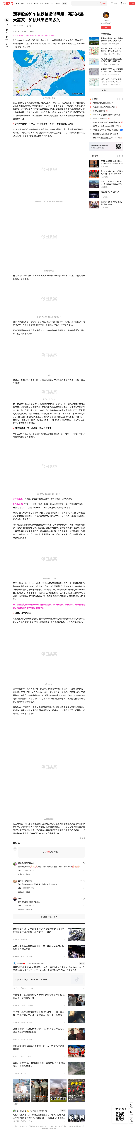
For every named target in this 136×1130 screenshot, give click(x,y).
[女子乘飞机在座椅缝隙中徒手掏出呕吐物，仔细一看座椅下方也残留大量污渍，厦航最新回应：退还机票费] (76, 1017)
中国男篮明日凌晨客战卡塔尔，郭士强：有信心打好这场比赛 (38, 1048)
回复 (19, 870)
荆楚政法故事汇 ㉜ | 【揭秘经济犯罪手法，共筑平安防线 (112, 162)
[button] (17, 3)
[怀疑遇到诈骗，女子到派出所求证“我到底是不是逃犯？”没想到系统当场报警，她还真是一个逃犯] (76, 934)
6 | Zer (47, 1126)
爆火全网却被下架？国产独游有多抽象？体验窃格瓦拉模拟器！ (112, 172)
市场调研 (45, 1129)
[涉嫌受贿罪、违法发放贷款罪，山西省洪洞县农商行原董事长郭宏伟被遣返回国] (76, 1034)
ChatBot (70, 1126)
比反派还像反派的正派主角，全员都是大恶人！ (112, 203)
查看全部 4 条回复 (24, 874)
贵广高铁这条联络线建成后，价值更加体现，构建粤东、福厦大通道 (112, 60)
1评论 (23, 1022)
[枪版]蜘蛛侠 (78, 1126)
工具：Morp (40, 1126)
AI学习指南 (24, 1126)
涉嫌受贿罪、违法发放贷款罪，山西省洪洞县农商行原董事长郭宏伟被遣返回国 (38, 1031)
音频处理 (32, 1126)
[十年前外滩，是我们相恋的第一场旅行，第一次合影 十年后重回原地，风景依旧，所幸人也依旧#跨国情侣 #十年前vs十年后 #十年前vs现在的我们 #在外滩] (21, 1090)
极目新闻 (16, 957)
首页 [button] (131, 1107)
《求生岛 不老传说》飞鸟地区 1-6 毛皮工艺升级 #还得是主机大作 (111, 182)
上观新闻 (16, 1074)
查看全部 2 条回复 (24, 892)
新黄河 (15, 1056)
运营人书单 (52, 1129)
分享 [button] (6, 46)
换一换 (120, 99)
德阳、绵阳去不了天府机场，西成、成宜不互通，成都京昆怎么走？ (112, 80)
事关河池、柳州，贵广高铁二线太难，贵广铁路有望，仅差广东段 (112, 49)
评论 (24, 1121)
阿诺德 (28, 26)
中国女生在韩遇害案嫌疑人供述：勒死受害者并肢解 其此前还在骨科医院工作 (39, 996)
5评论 (23, 957)
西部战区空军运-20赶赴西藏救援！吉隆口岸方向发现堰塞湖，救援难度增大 (39, 1065)
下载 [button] (131, 1120)
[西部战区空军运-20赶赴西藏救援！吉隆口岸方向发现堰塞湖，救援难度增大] (76, 1068)
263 (24, 988)
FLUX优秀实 (62, 1126)
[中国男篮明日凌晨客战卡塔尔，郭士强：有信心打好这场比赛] (76, 1051)
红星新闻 (16, 1005)
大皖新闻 (16, 1022)
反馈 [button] (131, 1114)
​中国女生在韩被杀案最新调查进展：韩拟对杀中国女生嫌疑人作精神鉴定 (38, 948)
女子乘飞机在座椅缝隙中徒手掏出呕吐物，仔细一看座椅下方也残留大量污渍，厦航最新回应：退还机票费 (38, 1013)
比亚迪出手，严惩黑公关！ (111, 192)
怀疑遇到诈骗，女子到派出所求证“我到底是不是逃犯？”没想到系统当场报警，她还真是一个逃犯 (39, 931)
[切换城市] (31, 3)
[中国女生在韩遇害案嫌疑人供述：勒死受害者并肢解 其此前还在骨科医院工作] (76, 1000)
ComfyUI (54, 1126)
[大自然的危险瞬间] (58, 1090)
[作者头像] (106, 15)
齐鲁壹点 (16, 940)
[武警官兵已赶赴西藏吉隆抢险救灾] (76, 1090)
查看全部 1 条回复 (24, 909)
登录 (132, 3)
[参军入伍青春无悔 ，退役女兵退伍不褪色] (39, 1090)
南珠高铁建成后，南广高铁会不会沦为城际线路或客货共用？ (112, 39)
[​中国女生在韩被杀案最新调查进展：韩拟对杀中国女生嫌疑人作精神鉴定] (76, 951)
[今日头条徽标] (8, 3)
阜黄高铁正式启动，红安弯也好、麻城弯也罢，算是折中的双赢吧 (112, 70)
